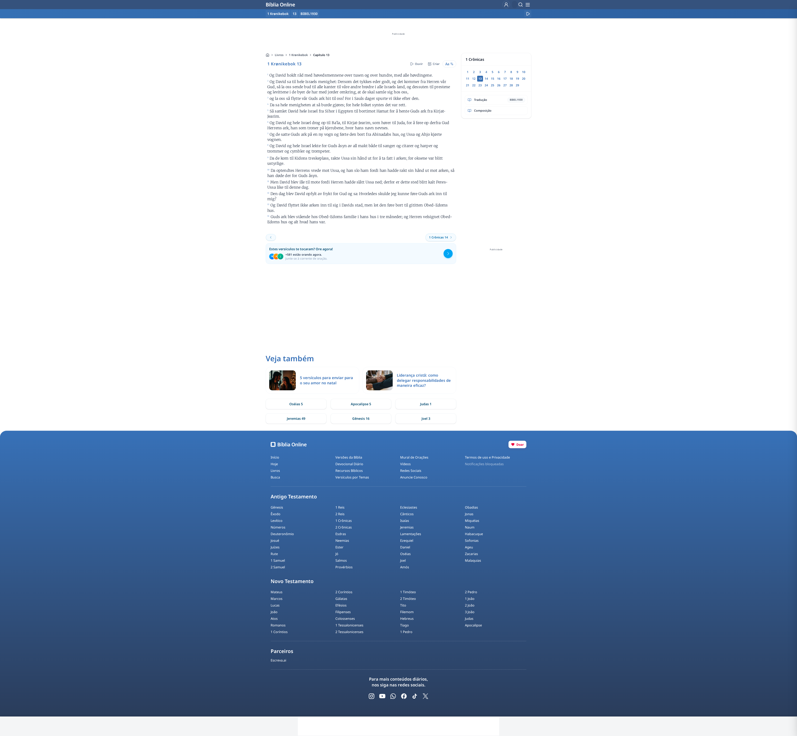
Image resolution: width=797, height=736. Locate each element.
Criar (436, 64)
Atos (274, 618)
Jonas (469, 514)
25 (492, 85)
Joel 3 (426, 418)
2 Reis (340, 514)
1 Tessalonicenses (349, 625)
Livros (279, 55)
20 (523, 79)
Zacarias (471, 554)
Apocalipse (473, 625)
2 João (469, 605)
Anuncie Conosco (413, 477)
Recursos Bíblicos (349, 470)
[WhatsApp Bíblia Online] (393, 696)
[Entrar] (506, 4)
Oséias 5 (296, 404)
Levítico (276, 520)
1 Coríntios (279, 632)
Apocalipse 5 (361, 404)
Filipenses (343, 612)
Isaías (404, 520)
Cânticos (407, 514)
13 (294, 13)
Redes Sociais (410, 470)
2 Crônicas (343, 527)
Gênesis (277, 507)
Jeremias (407, 527)
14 (486, 79)
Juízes (275, 547)
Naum (469, 527)
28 (511, 85)
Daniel (405, 547)
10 (523, 72)
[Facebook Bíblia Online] (404, 696)
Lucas (275, 605)
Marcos (276, 598)
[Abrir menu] (527, 4)
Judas (469, 618)
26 (498, 85)
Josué (275, 540)
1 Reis (340, 507)
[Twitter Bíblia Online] (425, 696)
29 (517, 85)
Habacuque (474, 534)
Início (275, 457)
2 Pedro (471, 592)
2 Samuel (278, 567)
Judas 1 (426, 404)
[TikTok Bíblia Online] (414, 696)
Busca (275, 477)
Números (278, 527)
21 (467, 85)
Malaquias (473, 560)
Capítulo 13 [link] (321, 55)
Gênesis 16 (360, 418)
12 (474, 79)
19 (517, 79)
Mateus (276, 592)
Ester (339, 547)
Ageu (469, 547)
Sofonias (472, 540)
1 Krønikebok (298, 55)
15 (492, 79)
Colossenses (345, 618)
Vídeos (405, 464)
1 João (469, 598)
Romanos (278, 625)
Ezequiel (406, 540)
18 (511, 79)
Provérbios (344, 567)
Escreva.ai (278, 660)
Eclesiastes (408, 507)
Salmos (341, 560)
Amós (404, 567)
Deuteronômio (282, 534)
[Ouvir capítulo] (527, 13)
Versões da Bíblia (348, 457)
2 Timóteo (408, 598)
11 (467, 79)
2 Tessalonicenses (349, 632)
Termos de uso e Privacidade (487, 457)
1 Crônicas (343, 520)
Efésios (341, 605)
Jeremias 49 (296, 418)
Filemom (407, 612)
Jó (336, 554)
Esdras (340, 534)
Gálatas (341, 598)
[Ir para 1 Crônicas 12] (271, 237)
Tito (403, 605)
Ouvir (419, 64)
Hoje (274, 464)
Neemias (342, 540)
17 (505, 79)
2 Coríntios (343, 592)
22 (474, 85)
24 (486, 85)
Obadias (471, 507)
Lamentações (410, 534)
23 (480, 85)
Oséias (405, 554)
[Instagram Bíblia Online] (371, 696)
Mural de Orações (414, 457)
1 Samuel (278, 560)
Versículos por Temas (352, 477)
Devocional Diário (349, 464)
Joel (403, 560)
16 (498, 79)
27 (505, 85)
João (274, 612)
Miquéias (472, 520)
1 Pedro (406, 632)
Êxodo (275, 514)
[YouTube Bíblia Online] (382, 696)
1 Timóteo (408, 592)
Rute (274, 554)
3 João (469, 612)
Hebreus (407, 618)
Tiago (404, 625)
